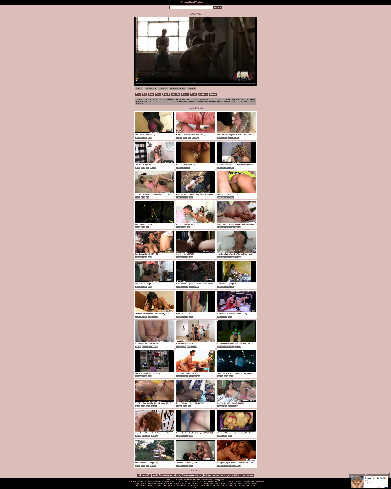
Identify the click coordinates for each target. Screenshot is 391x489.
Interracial (175, 94)
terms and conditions (204, 480)
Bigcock (166, 94)
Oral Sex (185, 94)
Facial (158, 94)
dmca (216, 480)
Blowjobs (213, 94)
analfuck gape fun (144, 475)
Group (151, 94)
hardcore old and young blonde (214, 475)
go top (221, 480)
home (169, 480)
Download (191, 88)
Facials (193, 94)
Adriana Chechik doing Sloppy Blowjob (229, 481)
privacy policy (189, 480)
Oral (144, 94)
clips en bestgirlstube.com (173, 481)
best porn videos (201, 483)
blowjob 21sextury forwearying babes (166, 475)
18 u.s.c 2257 (178, 480)
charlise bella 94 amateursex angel (241, 475)
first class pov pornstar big (191, 475)
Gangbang (203, 94)
